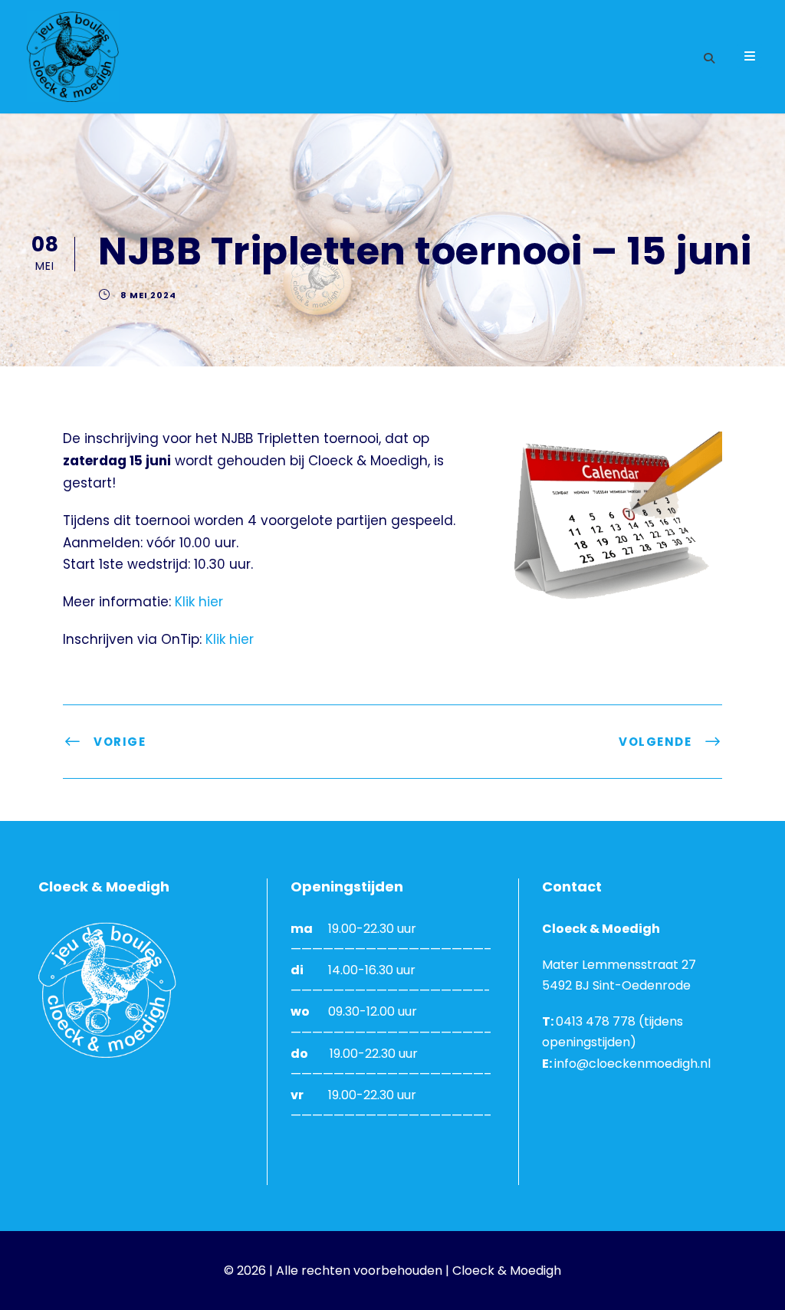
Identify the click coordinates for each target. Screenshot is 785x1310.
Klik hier (199, 602)
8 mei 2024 (148, 295)
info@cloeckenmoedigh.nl (632, 1063)
